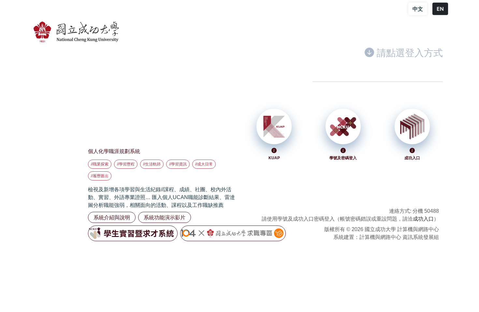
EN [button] (440, 9)
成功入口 (423, 219)
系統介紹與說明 (112, 217)
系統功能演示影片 (164, 217)
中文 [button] (418, 9)
